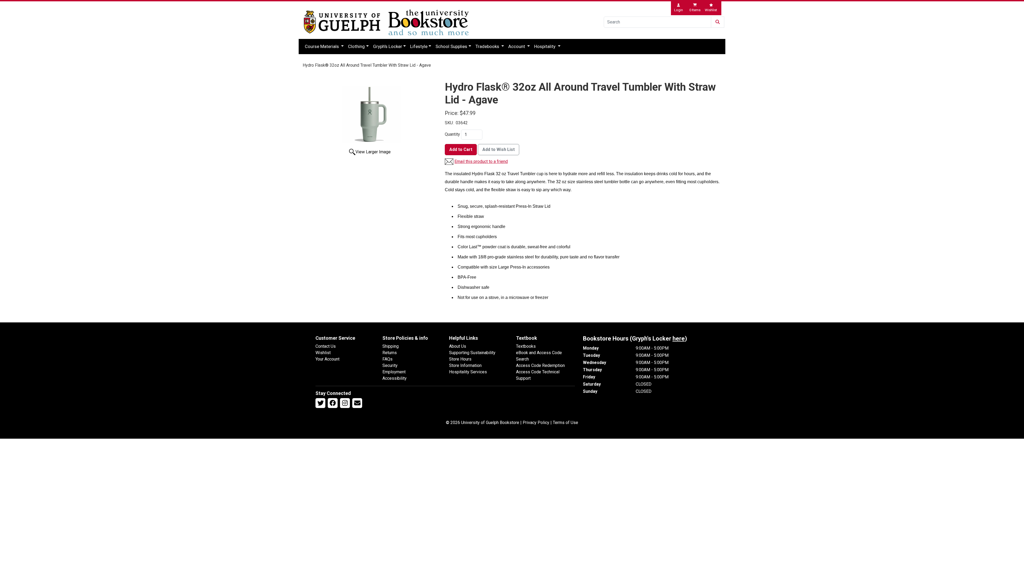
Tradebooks (487, 46)
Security (390, 365)
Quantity (452, 134)
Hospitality (545, 46)
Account (517, 46)
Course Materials (322, 46)
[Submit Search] (717, 22)
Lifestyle (418, 46)
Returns (389, 352)
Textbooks (526, 346)
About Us (457, 346)
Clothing (356, 46)
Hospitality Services (468, 371)
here (679, 338)
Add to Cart (460, 149)
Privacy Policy (536, 422)
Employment (394, 371)
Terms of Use (565, 422)
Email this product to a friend (481, 161)
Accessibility (394, 378)
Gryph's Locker (387, 46)
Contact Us (325, 346)
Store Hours (460, 359)
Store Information (465, 365)
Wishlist (323, 352)
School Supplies (451, 46)
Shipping (390, 346)
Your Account (327, 359)
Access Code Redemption (540, 365)
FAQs (387, 359)
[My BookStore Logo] (342, 22)
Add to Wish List (498, 149)
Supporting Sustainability (472, 352)
